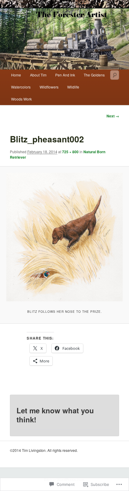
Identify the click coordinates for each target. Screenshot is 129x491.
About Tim (38, 74)
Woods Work (21, 98)
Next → (112, 116)
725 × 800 (70, 151)
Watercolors (21, 86)
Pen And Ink (65, 74)
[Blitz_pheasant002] (64, 237)
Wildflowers (49, 86)
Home (16, 74)
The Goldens (94, 74)
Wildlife (73, 86)
